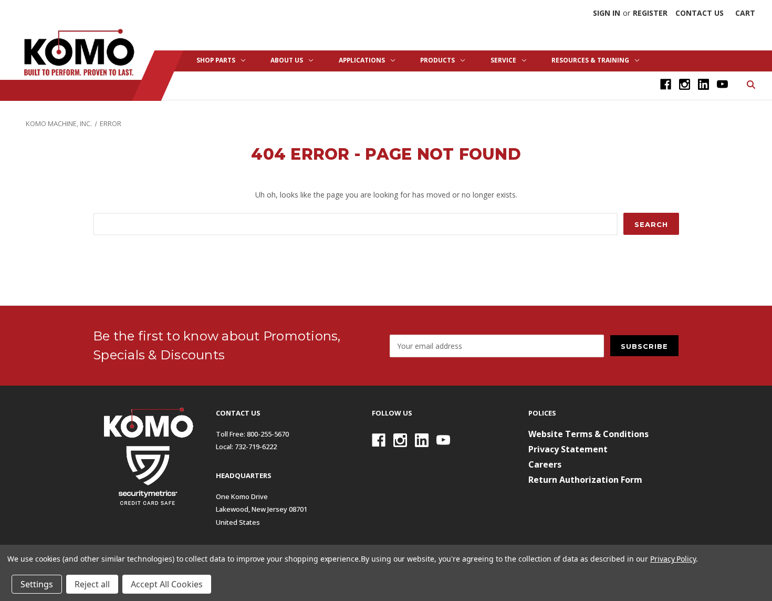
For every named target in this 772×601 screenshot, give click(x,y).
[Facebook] (665, 84)
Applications (362, 60)
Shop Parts (215, 60)
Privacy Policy (673, 559)
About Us (286, 60)
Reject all (92, 584)
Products (437, 60)
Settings (36, 584)
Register (650, 13)
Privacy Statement (568, 449)
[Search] (750, 84)
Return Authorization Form (585, 479)
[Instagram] (684, 84)
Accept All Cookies (167, 584)
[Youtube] (722, 84)
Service (503, 60)
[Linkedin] (703, 84)
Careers (544, 464)
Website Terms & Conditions (588, 434)
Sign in (606, 13)
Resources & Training (590, 60)
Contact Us (699, 13)
